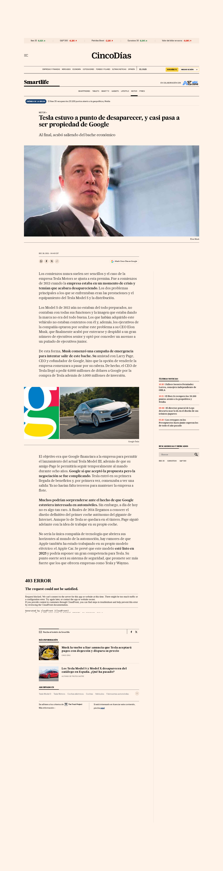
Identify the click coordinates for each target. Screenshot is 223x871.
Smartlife (36, 82)
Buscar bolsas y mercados (173, 446)
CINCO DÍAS (66, 655)
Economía (77, 69)
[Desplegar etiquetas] (137, 693)
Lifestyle (125, 91)
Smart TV (105, 91)
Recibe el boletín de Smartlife (56, 632)
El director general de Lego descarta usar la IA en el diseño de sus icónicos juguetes (178, 411)
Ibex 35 (34, 41)
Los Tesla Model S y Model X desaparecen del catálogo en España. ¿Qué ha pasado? (94, 670)
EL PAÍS (142, 68)
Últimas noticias (119, 69)
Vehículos (99, 694)
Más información (46, 708)
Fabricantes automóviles (117, 694)
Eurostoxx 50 (133, 41)
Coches (89, 694)
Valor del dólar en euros (172, 41)
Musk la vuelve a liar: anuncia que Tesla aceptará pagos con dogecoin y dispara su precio (97, 649)
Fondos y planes (103, 69)
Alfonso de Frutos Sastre (73, 676)
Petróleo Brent (98, 41)
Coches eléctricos (76, 694)
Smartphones (84, 91)
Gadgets (115, 91)
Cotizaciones (88, 69)
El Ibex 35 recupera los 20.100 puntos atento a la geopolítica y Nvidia (79, 101)
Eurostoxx (172, 461)
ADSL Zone (190, 83)
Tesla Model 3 (45, 694)
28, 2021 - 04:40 (48, 253)
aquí (102, 708)
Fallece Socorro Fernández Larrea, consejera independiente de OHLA (177, 387)
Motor (134, 91)
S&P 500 (64, 41)
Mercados (66, 69)
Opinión (131, 69)
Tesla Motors (59, 694)
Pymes (142, 91)
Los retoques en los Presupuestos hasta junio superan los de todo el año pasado (178, 422)
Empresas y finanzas (51, 69)
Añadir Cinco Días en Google (126, 261)
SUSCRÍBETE (172, 69)
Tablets (95, 91)
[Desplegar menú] (26, 55)
